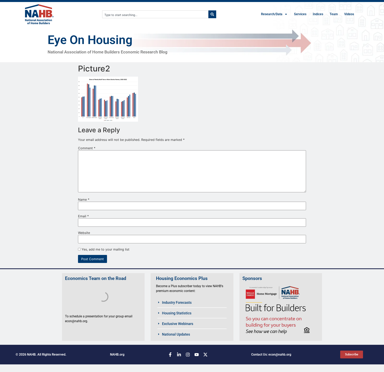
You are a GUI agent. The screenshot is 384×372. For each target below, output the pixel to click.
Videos (349, 14)
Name (83, 199)
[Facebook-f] (170, 354)
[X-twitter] (205, 354)
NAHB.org (117, 354)
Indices (318, 14)
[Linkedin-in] (179, 354)
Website (84, 232)
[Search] (212, 14)
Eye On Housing (90, 40)
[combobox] (155, 14)
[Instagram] (188, 354)
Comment (86, 148)
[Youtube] (196, 354)
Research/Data (271, 14)
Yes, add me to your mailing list (105, 249)
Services (300, 14)
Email (83, 216)
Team (334, 14)
